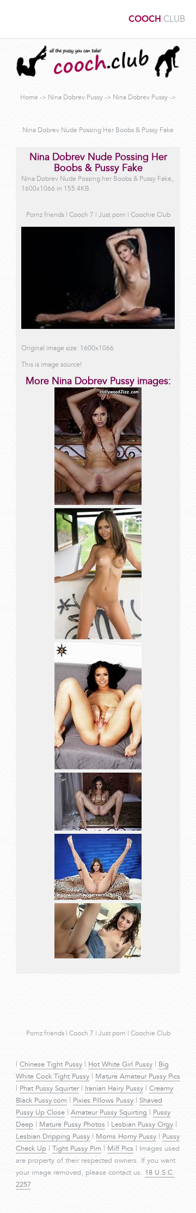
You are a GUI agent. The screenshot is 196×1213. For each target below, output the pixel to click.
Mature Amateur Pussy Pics (137, 1077)
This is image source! (51, 365)
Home (29, 98)
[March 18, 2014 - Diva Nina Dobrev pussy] (98, 637)
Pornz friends (45, 215)
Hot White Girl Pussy (120, 1065)
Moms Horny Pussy (126, 1137)
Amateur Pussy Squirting (109, 1113)
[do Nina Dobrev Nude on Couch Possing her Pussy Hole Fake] (98, 768)
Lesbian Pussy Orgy (142, 1125)
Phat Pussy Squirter (49, 1089)
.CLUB (156, 20)
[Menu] (13, 19)
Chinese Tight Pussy (51, 1065)
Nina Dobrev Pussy (75, 98)
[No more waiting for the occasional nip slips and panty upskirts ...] (98, 957)
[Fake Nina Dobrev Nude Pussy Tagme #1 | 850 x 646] (98, 898)
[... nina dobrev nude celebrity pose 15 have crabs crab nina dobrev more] (98, 829)
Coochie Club (150, 215)
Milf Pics (120, 1149)
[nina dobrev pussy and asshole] (98, 503)
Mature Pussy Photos (72, 1125)
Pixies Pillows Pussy (103, 1101)
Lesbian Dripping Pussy (53, 1137)
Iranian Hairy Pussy (114, 1089)
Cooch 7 (81, 215)
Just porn (112, 215)
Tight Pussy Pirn (76, 1149)
